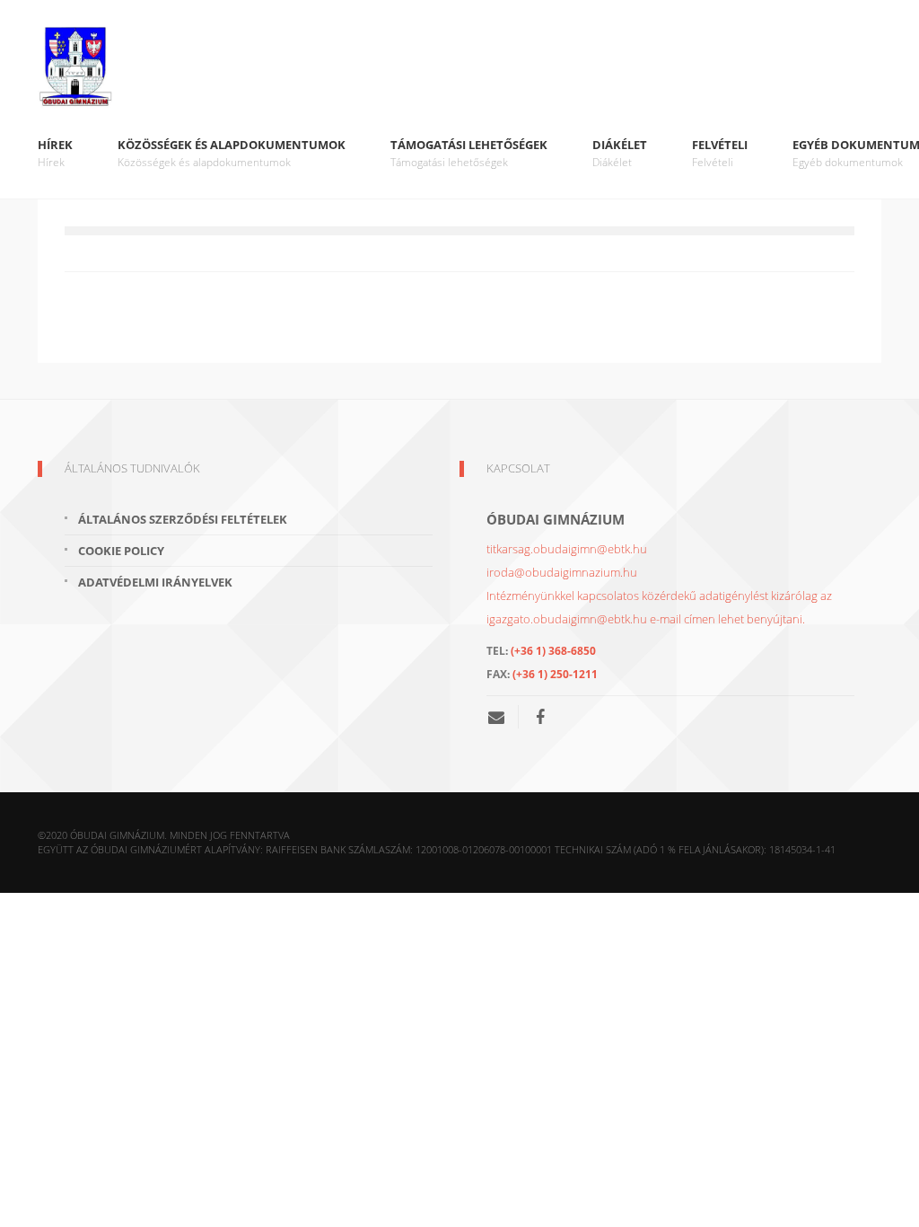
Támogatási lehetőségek (468, 153)
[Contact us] (503, 716)
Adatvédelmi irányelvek (155, 582)
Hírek (55, 153)
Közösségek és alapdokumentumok (232, 153)
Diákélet (619, 153)
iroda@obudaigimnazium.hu (561, 572)
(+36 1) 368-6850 (553, 650)
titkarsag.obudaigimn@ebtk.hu (566, 549)
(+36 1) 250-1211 (555, 674)
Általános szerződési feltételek (182, 519)
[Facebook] (540, 716)
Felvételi (720, 153)
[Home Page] (459, 68)
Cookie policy (121, 551)
